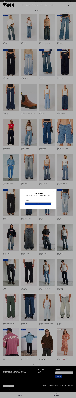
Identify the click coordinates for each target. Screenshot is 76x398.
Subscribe (38, 203)
